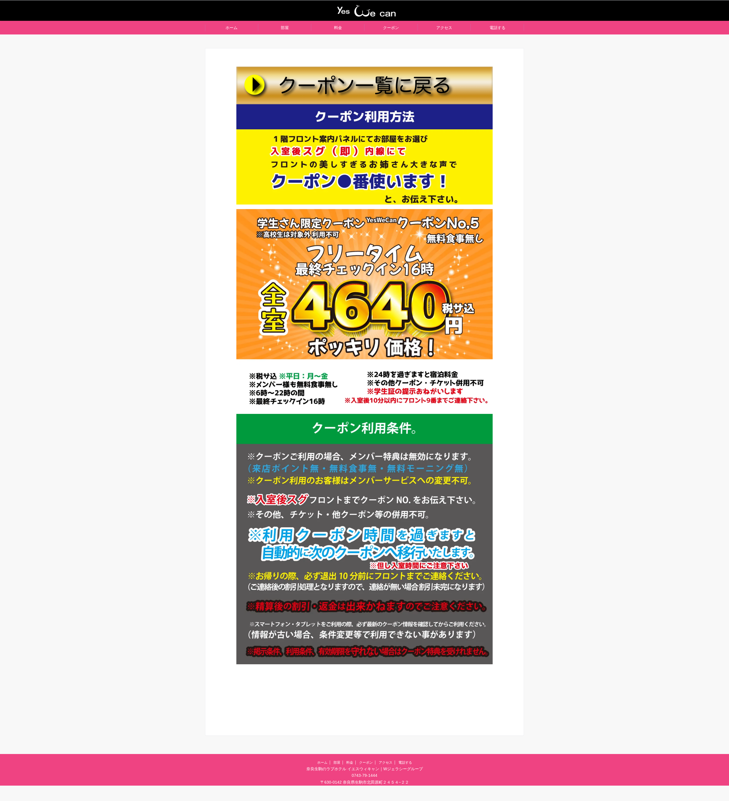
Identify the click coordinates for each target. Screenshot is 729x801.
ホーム (231, 27)
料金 (338, 27)
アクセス (444, 27)
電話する (497, 27)
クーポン (391, 27)
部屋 (285, 27)
